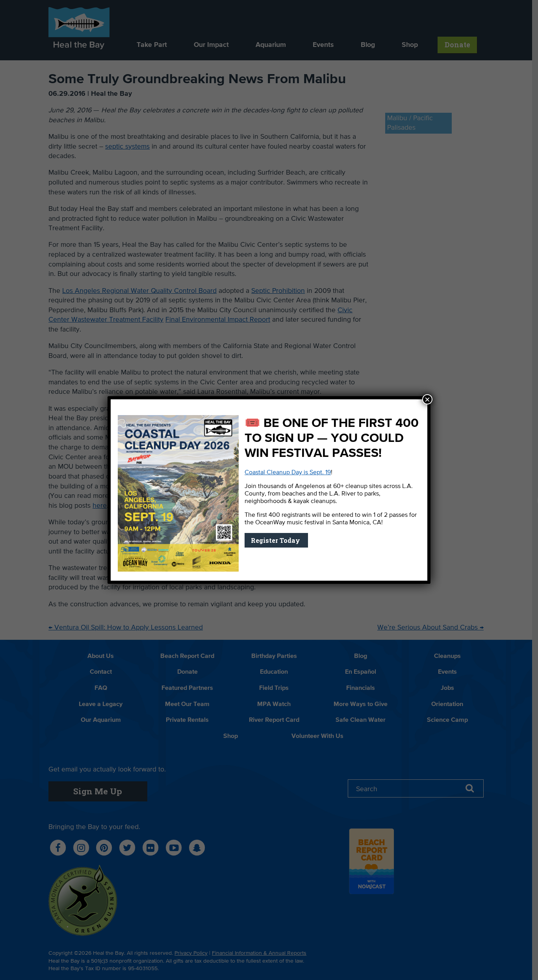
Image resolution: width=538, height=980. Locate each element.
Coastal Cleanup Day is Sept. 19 (288, 473)
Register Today (276, 540)
